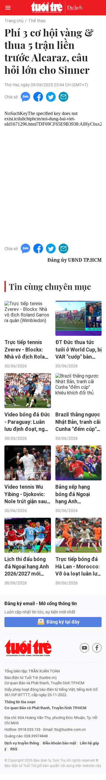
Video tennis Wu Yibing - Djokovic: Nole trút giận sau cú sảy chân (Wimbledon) (25, 501)
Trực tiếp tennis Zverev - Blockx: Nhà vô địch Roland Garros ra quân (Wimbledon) (27, 357)
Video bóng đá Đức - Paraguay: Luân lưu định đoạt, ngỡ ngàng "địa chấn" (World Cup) (27, 429)
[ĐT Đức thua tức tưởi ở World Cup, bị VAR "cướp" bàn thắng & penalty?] (78, 318)
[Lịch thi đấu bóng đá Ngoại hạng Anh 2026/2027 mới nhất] (27, 535)
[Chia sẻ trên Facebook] (38, 96)
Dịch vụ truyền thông (21, 743)
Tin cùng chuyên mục (50, 286)
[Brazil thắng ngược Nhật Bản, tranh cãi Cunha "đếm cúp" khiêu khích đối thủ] (78, 390)
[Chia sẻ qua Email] (63, 96)
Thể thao (37, 20)
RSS (13, 749)
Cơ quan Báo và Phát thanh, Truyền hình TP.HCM (45, 708)
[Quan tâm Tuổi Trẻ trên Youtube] (84, 648)
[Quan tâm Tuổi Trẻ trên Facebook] (97, 648)
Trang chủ (14, 20)
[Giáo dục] (74, 8)
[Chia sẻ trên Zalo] (25, 96)
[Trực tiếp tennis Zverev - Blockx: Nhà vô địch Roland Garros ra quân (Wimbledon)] (27, 318)
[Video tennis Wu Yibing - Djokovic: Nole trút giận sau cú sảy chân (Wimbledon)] (27, 462)
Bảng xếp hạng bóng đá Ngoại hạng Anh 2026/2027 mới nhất (73, 501)
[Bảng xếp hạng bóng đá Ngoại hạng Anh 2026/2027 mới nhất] (78, 462)
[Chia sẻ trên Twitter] (51, 96)
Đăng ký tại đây (63, 622)
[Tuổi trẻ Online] (48, 7)
